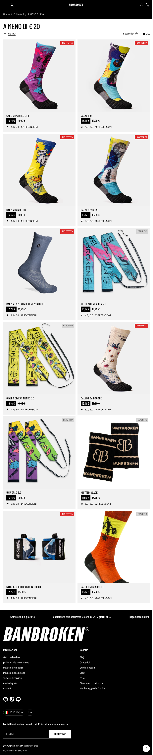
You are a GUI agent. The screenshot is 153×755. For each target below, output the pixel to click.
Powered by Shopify (15, 750)
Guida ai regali (85, 667)
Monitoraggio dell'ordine (91, 688)
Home (6, 14)
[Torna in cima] (143, 748)
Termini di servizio (12, 678)
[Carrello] (144, 5)
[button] (143, 33)
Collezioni (19, 14)
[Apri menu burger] (5, 5)
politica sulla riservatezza (16, 662)
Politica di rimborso (13, 667)
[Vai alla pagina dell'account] (138, 5)
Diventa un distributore (90, 683)
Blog (80, 673)
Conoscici (83, 662)
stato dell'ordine (11, 657)
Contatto (7, 688)
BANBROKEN (31, 746)
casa (80, 678)
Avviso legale (10, 683)
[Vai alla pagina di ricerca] (12, 5)
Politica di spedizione (14, 673)
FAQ (80, 657)
